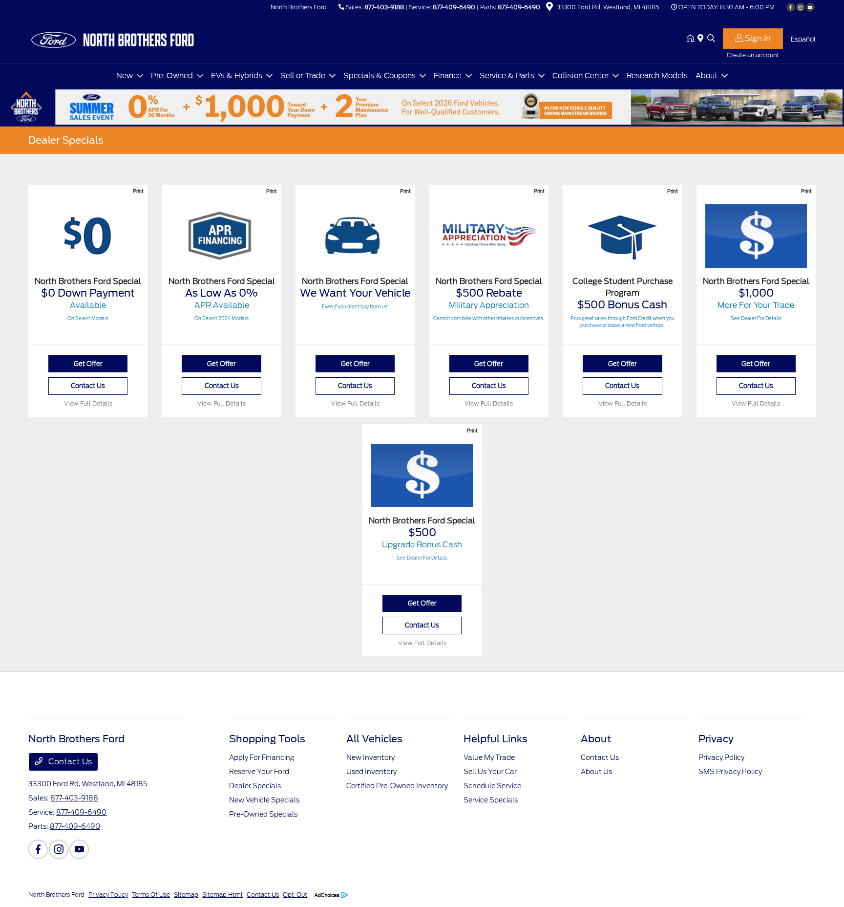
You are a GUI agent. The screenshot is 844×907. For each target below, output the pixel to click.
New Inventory (370, 757)
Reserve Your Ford (259, 772)
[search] (711, 39)
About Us (596, 772)
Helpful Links (496, 739)
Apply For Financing (261, 757)
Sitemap (186, 894)
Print (138, 191)
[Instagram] (800, 7)
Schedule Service (492, 786)
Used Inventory (371, 772)
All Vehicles (374, 739)
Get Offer (88, 363)
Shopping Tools (267, 739)
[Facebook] (790, 7)
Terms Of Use (151, 894)
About (596, 739)
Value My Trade (489, 757)
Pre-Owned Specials (263, 814)
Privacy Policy (721, 757)
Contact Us (88, 385)
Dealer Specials (255, 786)
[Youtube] (810, 7)
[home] (692, 39)
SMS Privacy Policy (730, 772)
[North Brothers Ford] (112, 38)
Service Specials (491, 800)
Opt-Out (295, 894)
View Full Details (88, 403)
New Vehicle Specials (264, 800)
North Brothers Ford (56, 894)
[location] (549, 8)
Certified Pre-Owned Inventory (397, 786)
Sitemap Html (222, 894)
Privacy (716, 739)
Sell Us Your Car (490, 772)
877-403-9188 (384, 7)
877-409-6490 (454, 7)
